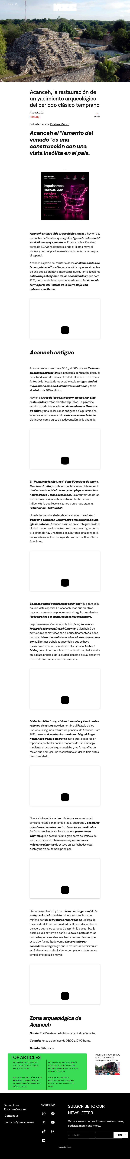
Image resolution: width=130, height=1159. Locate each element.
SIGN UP (121, 1135)
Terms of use (11, 1105)
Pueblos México (59, 124)
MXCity (35, 116)
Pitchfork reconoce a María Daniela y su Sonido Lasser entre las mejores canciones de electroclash (63, 1067)
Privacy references (15, 1109)
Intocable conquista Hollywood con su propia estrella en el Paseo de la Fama (61, 1082)
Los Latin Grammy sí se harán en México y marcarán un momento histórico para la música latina (27, 1082)
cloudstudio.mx (65, 1147)
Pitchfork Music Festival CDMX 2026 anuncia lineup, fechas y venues (25, 1066)
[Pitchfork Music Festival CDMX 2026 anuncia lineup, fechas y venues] (107, 1068)
